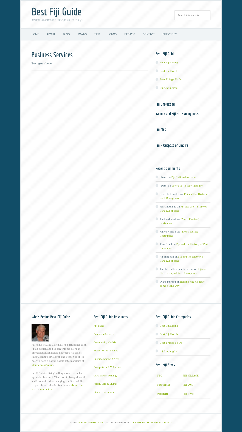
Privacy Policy (163, 422)
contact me (46, 389)
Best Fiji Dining (169, 62)
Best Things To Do (171, 79)
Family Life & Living (105, 383)
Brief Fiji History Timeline (187, 185)
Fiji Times (163, 384)
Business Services (104, 334)
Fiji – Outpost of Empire (172, 145)
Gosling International (91, 422)
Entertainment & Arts (106, 358)
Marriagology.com (42, 365)
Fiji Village (191, 375)
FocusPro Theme (143, 422)
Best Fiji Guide (57, 11)
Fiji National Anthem (183, 177)
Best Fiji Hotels (169, 71)
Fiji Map (161, 129)
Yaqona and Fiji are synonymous (177, 113)
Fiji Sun (162, 394)
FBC (159, 375)
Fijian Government (105, 392)
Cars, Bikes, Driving (105, 375)
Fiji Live (188, 394)
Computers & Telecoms (108, 367)
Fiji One (188, 384)
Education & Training (106, 350)
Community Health (105, 342)
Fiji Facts (99, 325)
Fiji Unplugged (169, 87)
